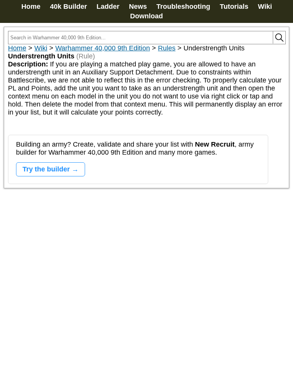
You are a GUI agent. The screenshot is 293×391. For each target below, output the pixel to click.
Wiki (265, 6)
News (138, 6)
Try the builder (46, 169)
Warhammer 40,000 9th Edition (102, 48)
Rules (166, 48)
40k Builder (68, 6)
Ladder (108, 6)
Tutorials (234, 6)
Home (30, 6)
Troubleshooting (183, 6)
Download (146, 16)
